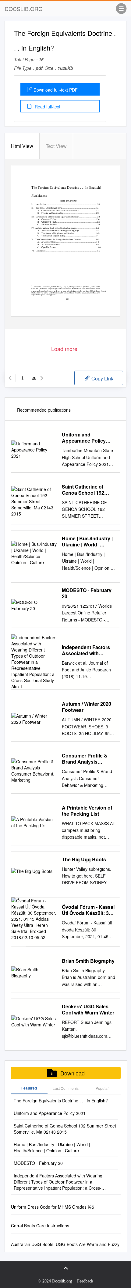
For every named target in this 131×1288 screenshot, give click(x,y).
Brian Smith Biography (88, 961)
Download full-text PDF (56, 90)
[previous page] (10, 377)
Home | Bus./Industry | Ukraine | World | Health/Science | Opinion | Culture (87, 541)
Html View (22, 145)
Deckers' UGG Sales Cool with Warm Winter (88, 1009)
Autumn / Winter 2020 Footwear (86, 707)
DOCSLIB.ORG (24, 9)
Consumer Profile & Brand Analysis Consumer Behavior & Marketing (87, 759)
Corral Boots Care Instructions (40, 1225)
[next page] (41, 377)
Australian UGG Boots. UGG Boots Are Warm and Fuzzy (65, 1244)
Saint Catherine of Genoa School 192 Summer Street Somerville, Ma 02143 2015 (86, 490)
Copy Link (101, 378)
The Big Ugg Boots (84, 859)
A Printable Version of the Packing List (87, 811)
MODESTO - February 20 (87, 593)
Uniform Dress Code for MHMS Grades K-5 (52, 1207)
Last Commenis (66, 1088)
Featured (29, 1088)
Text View (56, 145)
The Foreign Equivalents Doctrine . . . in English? (61, 1100)
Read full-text (47, 107)
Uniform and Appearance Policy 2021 (84, 438)
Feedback (85, 1281)
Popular (102, 1088)
